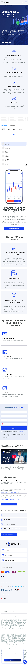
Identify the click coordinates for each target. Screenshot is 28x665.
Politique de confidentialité (14, 433)
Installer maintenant (14, 228)
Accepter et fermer (12, 660)
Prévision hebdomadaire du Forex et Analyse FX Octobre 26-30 (14, 480)
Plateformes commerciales (8, 611)
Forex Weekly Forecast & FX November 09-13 (13, 495)
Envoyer (14, 428)
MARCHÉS (3, 608)
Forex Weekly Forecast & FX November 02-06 (13, 488)
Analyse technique (5, 485)
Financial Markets (9, 125)
